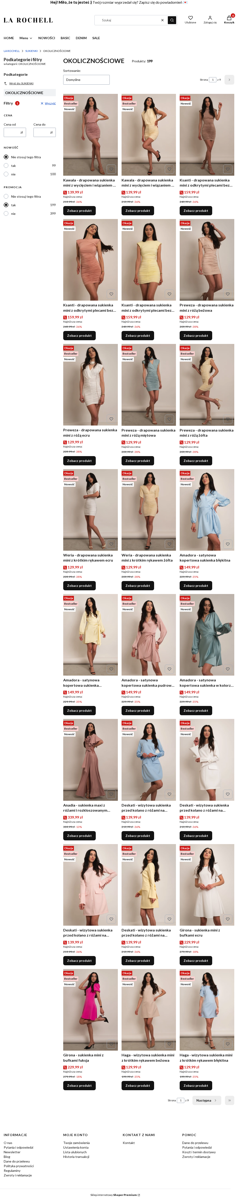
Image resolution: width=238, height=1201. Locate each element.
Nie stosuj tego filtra (26, 157)
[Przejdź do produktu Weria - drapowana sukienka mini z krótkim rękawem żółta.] (149, 510)
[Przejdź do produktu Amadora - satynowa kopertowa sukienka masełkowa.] (90, 635)
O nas (8, 1143)
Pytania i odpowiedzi (18, 1147)
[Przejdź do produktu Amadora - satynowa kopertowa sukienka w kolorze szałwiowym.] (207, 635)
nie (13, 174)
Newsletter (12, 1152)
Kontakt (129, 1143)
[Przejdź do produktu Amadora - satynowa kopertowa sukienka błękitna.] (207, 510)
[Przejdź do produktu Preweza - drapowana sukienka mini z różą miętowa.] (149, 385)
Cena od (10, 124)
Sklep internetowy (113, 1195)
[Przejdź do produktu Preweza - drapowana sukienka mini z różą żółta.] (207, 385)
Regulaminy (12, 1170)
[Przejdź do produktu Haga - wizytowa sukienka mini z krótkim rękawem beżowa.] (149, 1010)
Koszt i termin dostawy (199, 1152)
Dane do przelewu (17, 1161)
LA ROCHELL (12, 51)
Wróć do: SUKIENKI (21, 83)
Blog (7, 1157)
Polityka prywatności (19, 1166)
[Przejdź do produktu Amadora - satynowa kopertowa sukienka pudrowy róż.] (149, 635)
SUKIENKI (31, 51)
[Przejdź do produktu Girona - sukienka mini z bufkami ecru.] (207, 885)
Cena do (39, 124)
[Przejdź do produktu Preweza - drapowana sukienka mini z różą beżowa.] (207, 260)
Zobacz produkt (79, 211)
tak (13, 166)
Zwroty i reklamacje (18, 1175)
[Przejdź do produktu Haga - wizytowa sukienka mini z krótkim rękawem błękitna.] (207, 1010)
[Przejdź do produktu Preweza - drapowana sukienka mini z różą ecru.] (90, 385)
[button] (172, 20)
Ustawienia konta (76, 1147)
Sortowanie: (72, 71)
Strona (204, 79)
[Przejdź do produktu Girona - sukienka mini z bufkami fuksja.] (90, 1010)
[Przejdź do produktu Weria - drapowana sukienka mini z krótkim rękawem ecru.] (90, 510)
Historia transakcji (76, 1157)
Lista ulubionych (75, 1152)
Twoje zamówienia (76, 1143)
